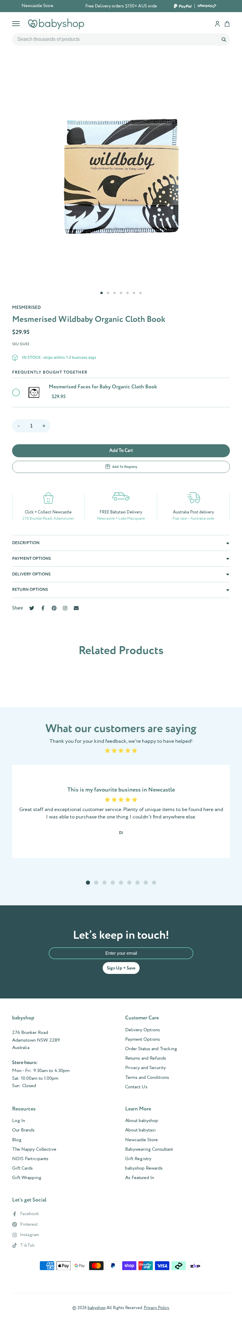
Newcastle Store (37, 6)
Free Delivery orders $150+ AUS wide (121, 6)
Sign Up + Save (121, 968)
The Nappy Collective (34, 1149)
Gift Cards (22, 1168)
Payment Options (142, 1039)
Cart (227, 24)
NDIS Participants (30, 1159)
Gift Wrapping (26, 1178)
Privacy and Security (145, 1068)
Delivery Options (142, 1030)
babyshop (97, 1308)
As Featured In (139, 1178)
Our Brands (23, 1130)
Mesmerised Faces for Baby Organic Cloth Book (103, 387)
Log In (18, 1121)
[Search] (224, 40)
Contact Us (136, 1087)
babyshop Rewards (144, 1168)
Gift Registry (138, 1159)
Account (217, 24)
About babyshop (141, 1121)
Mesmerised (26, 307)
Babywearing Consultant (149, 1149)
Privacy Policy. (157, 1308)
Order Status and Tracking (151, 1049)
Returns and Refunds (145, 1058)
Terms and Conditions (147, 1077)
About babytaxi (140, 1130)
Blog (17, 1140)
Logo (56, 23)
